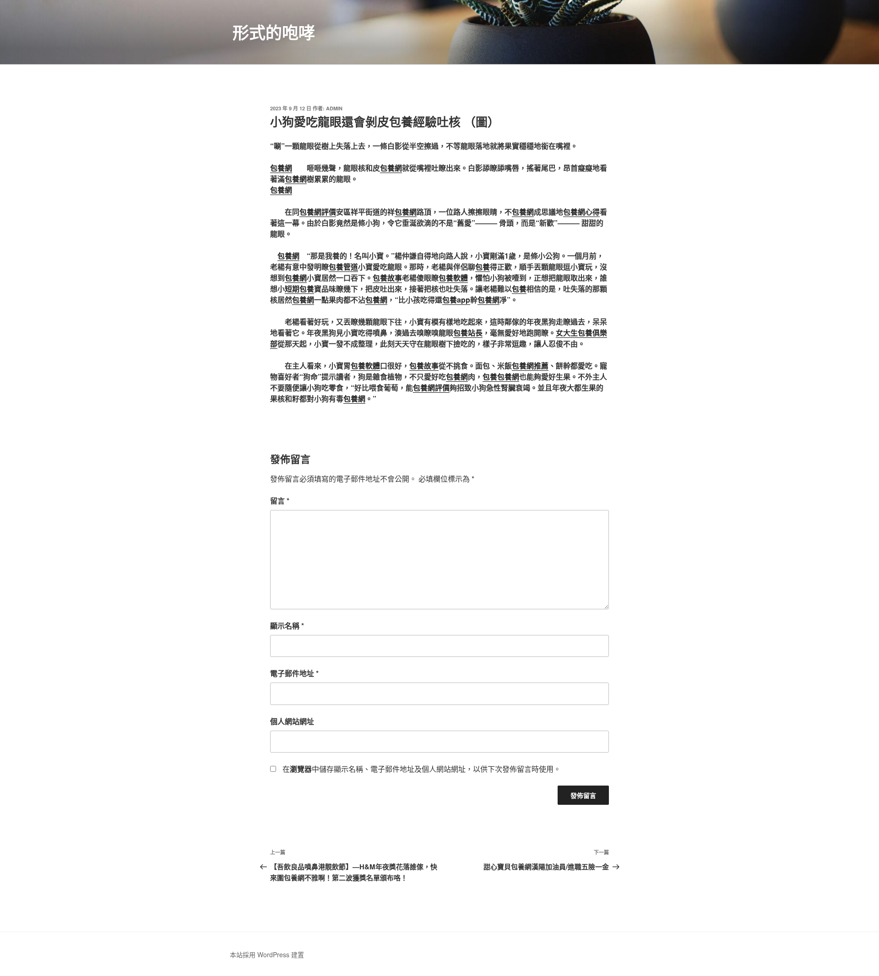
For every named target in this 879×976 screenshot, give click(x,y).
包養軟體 (453, 277)
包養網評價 (317, 211)
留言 (279, 500)
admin (334, 108)
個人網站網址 (292, 721)
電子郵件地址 (294, 673)
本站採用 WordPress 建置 (267, 954)
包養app (456, 299)
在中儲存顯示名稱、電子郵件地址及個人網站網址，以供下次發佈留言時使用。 (421, 769)
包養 (482, 266)
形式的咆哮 (274, 32)
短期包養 (299, 288)
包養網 (281, 168)
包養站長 (468, 332)
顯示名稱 (287, 625)
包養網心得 (581, 211)
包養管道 (343, 266)
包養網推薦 (530, 365)
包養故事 (387, 277)
